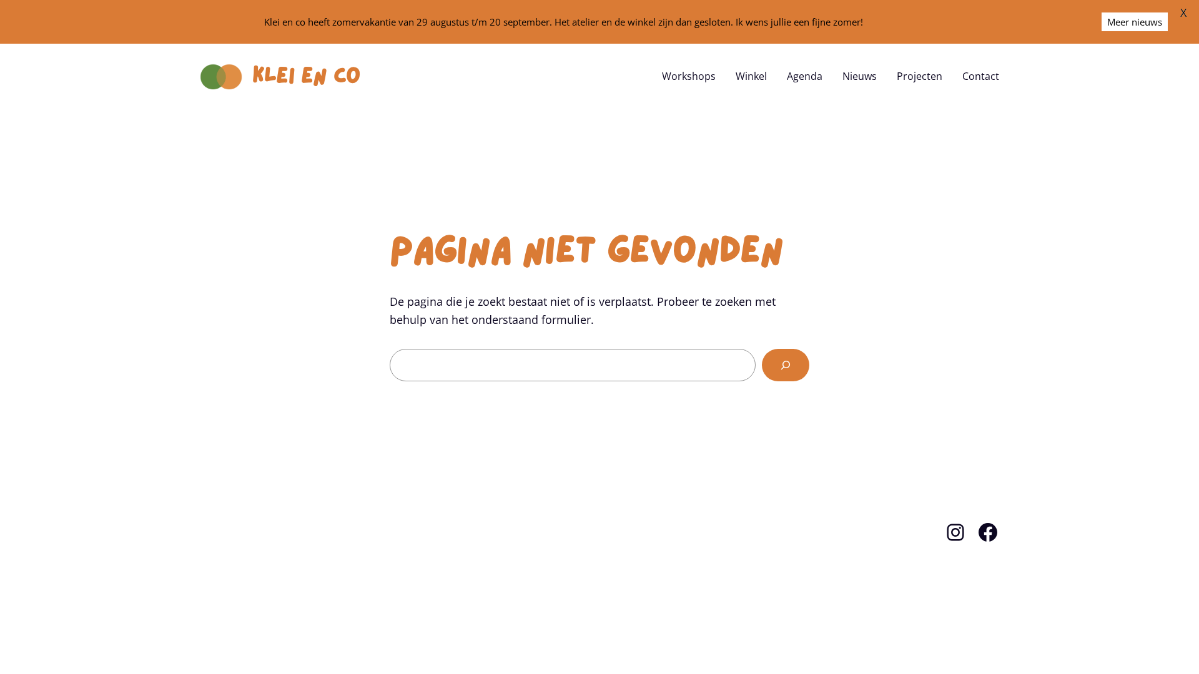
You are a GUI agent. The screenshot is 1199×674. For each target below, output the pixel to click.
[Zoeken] (785, 365)
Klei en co (306, 76)
